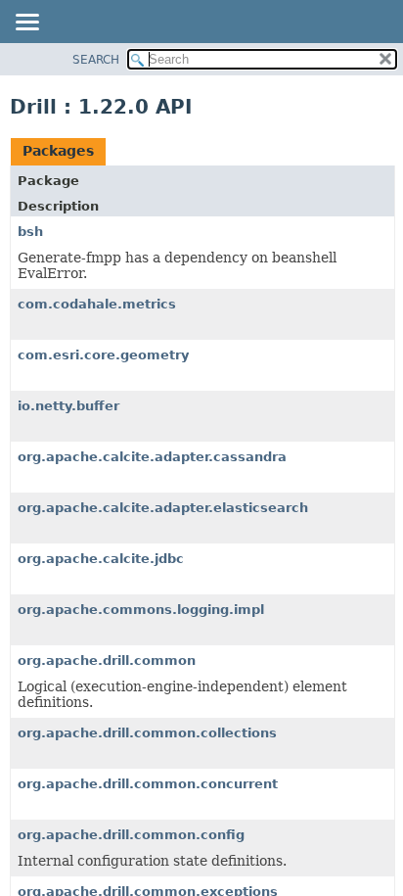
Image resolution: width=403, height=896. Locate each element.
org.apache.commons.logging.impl (141, 609)
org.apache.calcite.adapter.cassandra (152, 456)
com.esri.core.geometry (103, 355)
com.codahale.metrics (97, 304)
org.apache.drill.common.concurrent (148, 784)
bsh (30, 231)
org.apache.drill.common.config (131, 834)
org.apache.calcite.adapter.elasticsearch (163, 507)
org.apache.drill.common (107, 660)
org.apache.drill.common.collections (147, 733)
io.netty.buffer (68, 406)
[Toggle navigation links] (26, 23)
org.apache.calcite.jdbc (101, 558)
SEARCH (95, 60)
